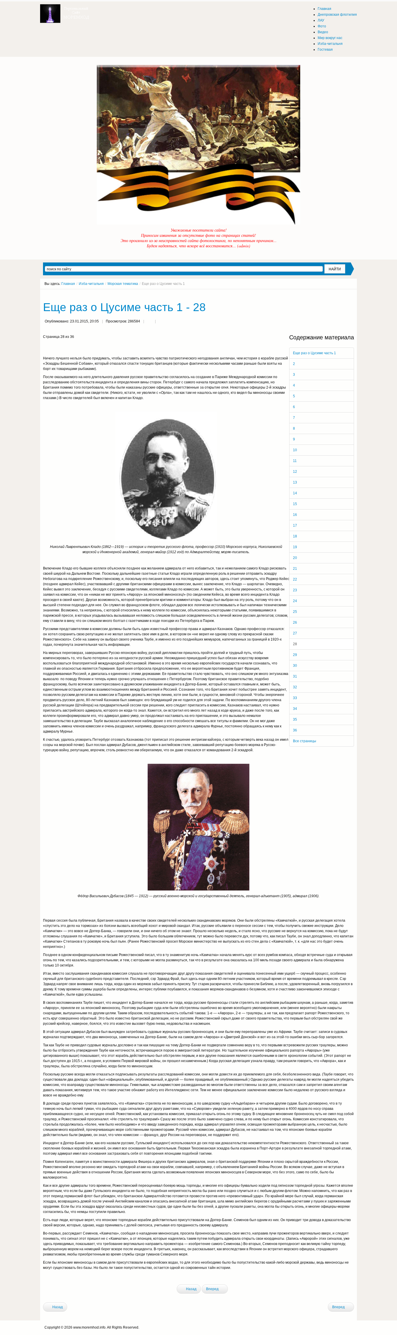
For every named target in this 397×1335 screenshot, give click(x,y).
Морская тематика (123, 284)
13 (295, 482)
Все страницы (304, 741)
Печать (149, 322)
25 (295, 612)
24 (295, 601)
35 (295, 719)
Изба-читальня (91, 284)
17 (295, 525)
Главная (68, 284)
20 (295, 558)
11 (295, 461)
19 (295, 547)
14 (295, 493)
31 (295, 676)
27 (295, 633)
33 (295, 698)
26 (295, 622)
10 (295, 450)
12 (295, 472)
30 (295, 666)
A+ (341, 294)
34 (295, 709)
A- (352, 294)
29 (295, 655)
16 (295, 515)
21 (295, 569)
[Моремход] (65, 11)
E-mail (161, 322)
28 (295, 644)
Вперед (212, 1289)
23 (295, 590)
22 (295, 579)
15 (295, 504)
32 (295, 687)
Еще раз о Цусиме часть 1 (314, 353)
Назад (190, 1289)
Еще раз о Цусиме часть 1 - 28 (124, 307)
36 (295, 730)
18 (295, 536)
